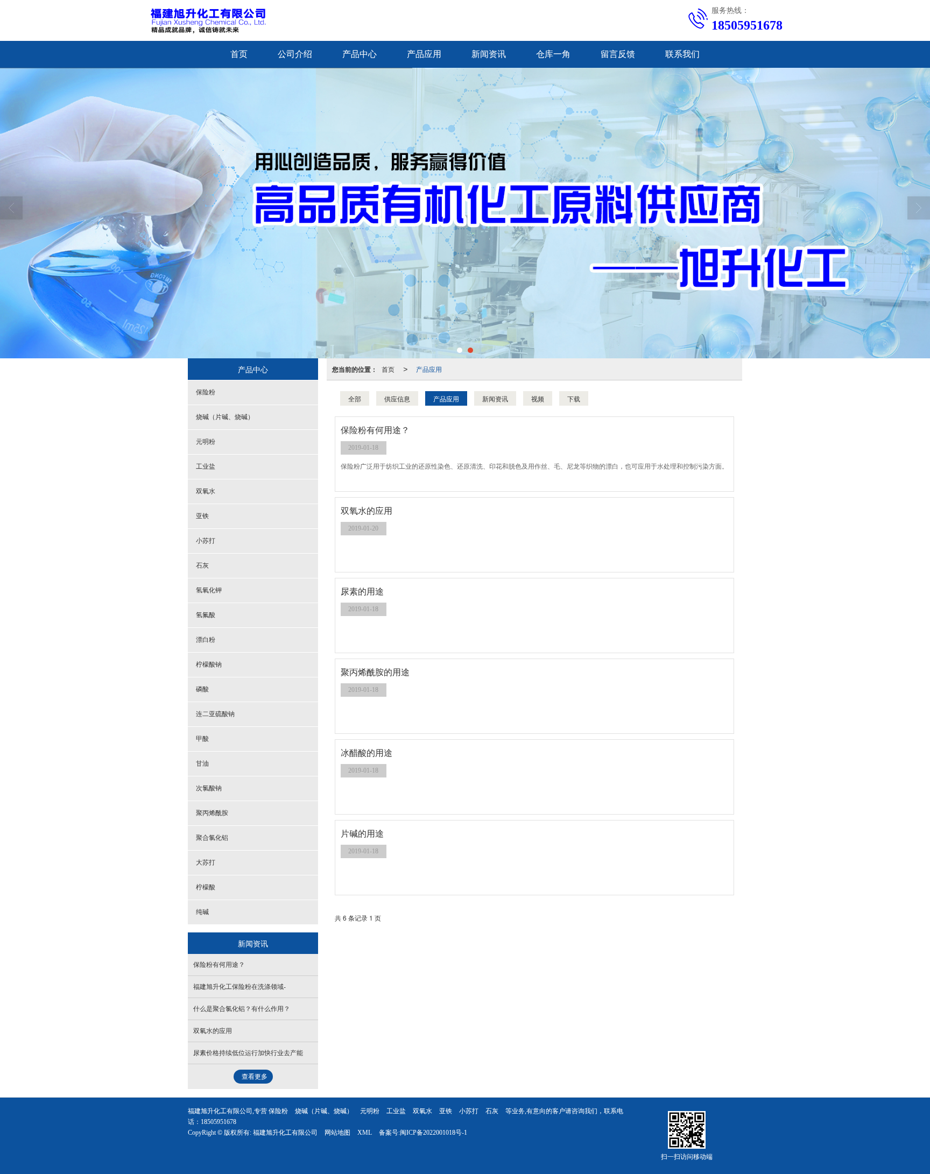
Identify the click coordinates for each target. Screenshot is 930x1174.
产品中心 (359, 54)
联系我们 (682, 54)
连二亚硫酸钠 (215, 714)
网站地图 (337, 1132)
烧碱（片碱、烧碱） (225, 417)
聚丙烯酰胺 (212, 813)
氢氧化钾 (209, 590)
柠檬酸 (205, 887)
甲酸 (202, 738)
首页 (239, 54)
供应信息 (397, 398)
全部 (354, 398)
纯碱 (202, 912)
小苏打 (205, 540)
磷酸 (202, 689)
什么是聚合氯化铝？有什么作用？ (241, 1009)
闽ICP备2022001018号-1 (433, 1132)
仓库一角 (553, 54)
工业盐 (205, 466)
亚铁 (202, 516)
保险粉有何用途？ (219, 964)
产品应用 (424, 54)
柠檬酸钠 (209, 664)
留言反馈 (618, 54)
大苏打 (205, 862)
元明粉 (205, 441)
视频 (537, 398)
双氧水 (205, 491)
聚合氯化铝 (212, 837)
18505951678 (218, 1122)
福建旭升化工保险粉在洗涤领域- (239, 987)
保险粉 (205, 392)
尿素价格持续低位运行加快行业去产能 (248, 1053)
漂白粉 (205, 639)
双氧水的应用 (212, 1031)
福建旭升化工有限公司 (285, 1132)
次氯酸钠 (209, 788)
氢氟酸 (205, 615)
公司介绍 (295, 54)
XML (364, 1132)
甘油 (202, 763)
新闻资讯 (488, 54)
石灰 (202, 565)
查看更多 (254, 1076)
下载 (573, 398)
